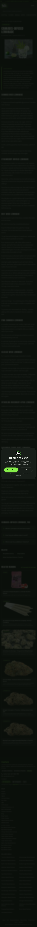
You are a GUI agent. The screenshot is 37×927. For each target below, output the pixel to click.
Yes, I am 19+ (11, 470)
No (26, 470)
